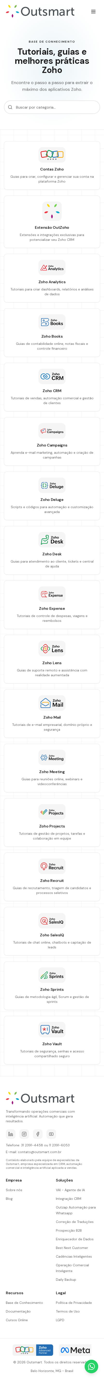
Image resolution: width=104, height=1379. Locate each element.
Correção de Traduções (75, 1222)
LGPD (60, 1320)
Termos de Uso (68, 1311)
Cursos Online (17, 1320)
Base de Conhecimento (24, 1302)
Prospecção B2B (69, 1230)
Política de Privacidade (74, 1302)
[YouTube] (51, 1134)
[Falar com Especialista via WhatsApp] (91, 1366)
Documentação (18, 1311)
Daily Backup (66, 1279)
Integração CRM (68, 1198)
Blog (9, 1198)
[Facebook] (38, 1134)
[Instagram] (24, 1134)
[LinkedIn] (10, 1134)
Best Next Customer (72, 1248)
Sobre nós (14, 1190)
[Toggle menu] (93, 11)
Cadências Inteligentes (74, 1256)
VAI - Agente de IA (70, 1190)
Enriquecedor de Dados (75, 1239)
